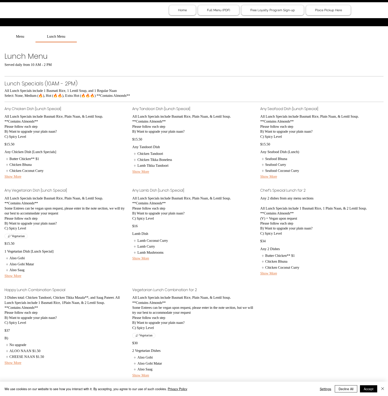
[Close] (382, 388)
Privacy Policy (177, 389)
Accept (368, 389)
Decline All (346, 389)
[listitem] (21, 158)
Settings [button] (325, 389)
